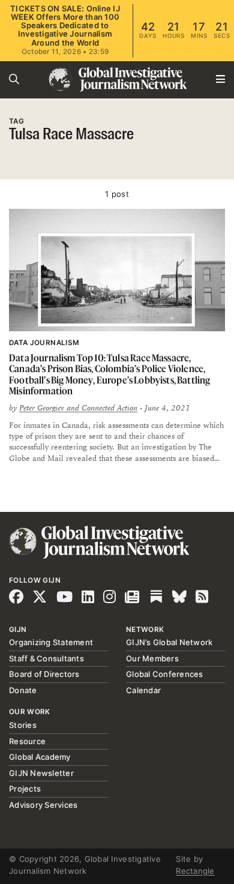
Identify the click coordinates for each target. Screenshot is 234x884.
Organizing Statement (51, 642)
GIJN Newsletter (41, 773)
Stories (23, 725)
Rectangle (195, 871)
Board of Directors (44, 674)
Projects (25, 788)
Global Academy (40, 757)
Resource (27, 741)
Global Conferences (164, 674)
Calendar (143, 690)
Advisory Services (43, 805)
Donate (23, 690)
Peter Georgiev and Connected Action (78, 408)
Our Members (152, 658)
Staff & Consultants (46, 658)
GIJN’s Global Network (169, 642)
